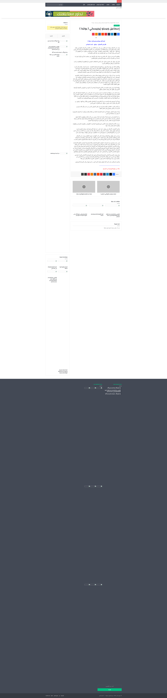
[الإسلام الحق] (119, 7)
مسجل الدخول (111, 227)
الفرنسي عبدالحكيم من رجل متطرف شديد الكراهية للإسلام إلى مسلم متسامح (113, 215)
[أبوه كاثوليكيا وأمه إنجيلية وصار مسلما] (96, 209)
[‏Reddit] (102, 34)
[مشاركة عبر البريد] (85, 174)
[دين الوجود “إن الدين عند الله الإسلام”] (99, 633)
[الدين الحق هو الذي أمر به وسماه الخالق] (99, 436)
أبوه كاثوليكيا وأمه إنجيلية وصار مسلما (97, 214)
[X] (115, 34)
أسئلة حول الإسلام (100, 4)
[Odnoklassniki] (96, 34)
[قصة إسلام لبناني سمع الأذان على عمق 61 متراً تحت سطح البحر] (80, 209)
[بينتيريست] (106, 34)
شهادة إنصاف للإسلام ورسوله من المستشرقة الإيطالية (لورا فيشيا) (62, 371)
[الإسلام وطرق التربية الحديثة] (62, 263)
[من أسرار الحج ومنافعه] (63, 201)
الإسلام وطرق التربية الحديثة (63, 267)
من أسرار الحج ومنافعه (54, 153)
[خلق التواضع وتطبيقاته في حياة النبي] (52, 263)
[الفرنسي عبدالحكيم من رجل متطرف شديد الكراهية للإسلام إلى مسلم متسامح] (112, 209)
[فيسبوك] (118, 34)
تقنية (52, 695)
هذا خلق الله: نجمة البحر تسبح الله (53, 41)
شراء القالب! (48, 695)
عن (59, 695)
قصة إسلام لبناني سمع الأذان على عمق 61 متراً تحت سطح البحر (80, 214)
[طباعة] (82, 174)
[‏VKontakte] (99, 34)
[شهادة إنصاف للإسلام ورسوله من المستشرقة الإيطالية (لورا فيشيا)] (62, 320)
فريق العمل (56, 695)
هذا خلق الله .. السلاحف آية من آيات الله (59, 52)
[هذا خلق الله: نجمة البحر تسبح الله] (63, 42)
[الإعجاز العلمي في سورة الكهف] (63, 103)
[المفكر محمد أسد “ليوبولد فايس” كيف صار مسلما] (87, 586)
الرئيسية (118, 4)
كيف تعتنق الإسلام (91, 4)
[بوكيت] (93, 34)
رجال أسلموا (107, 22)
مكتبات (107, 4)
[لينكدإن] (112, 34)
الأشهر (63, 36)
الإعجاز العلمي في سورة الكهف (54, 55)
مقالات (113, 4)
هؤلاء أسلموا (113, 22)
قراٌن (84, 4)
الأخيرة (51, 36)
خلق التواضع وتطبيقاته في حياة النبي (52, 267)
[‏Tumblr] (109, 34)
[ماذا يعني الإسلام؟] (93, 585)
